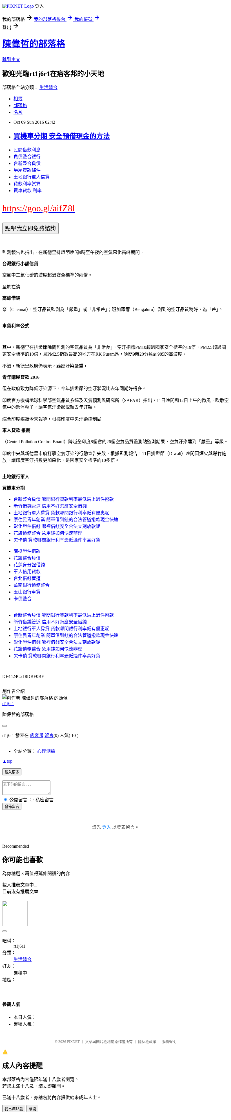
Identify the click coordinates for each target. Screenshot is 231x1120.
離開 (32, 1109)
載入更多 (12, 772)
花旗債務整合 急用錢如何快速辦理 (48, 533)
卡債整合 (23, 598)
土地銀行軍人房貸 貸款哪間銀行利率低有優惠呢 (61, 512)
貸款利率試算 (27, 183)
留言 (49, 735)
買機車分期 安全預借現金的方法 (62, 136)
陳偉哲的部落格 (33, 44)
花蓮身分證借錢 (29, 564)
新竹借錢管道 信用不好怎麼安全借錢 (50, 506)
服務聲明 (169, 1041)
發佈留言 (12, 806)
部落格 (20, 105)
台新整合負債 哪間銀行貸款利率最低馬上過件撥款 (64, 499)
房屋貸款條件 (27, 170)
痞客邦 (36, 735)
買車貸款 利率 (28, 190)
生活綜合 (48, 87)
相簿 (18, 98)
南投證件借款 (27, 551)
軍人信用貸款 (27, 571)
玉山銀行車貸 (27, 592)
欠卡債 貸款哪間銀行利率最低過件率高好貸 (57, 540)
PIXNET (73, 1041)
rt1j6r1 (8, 703)
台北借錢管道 (27, 578)
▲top (7, 761)
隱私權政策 (147, 1041)
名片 (18, 112)
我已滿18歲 (14, 1109)
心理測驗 (46, 751)
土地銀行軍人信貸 (32, 177)
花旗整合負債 (27, 558)
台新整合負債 (27, 163)
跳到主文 (11, 59)
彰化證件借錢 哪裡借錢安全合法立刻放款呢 (57, 526)
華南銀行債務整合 (32, 585)
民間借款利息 (27, 149)
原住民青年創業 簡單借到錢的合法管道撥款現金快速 (66, 519)
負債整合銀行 (27, 156)
